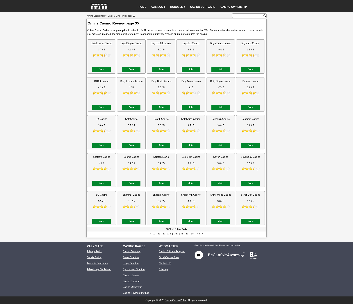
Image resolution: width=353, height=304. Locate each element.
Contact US (165, 263)
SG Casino (101, 194)
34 (169, 233)
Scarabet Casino (250, 119)
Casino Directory (131, 251)
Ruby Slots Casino (191, 81)
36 (181, 233)
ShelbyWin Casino (191, 194)
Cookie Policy (94, 257)
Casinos (157, 6)
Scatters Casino (101, 156)
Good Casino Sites (169, 257)
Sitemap (163, 269)
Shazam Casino (161, 194)
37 (187, 233)
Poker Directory (131, 257)
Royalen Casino (191, 43)
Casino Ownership (233, 6)
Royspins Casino (250, 43)
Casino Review (131, 275)
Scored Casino (131, 156)
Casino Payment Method (136, 292)
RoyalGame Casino (220, 43)
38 (192, 233)
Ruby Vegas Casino (220, 81)
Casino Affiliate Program (172, 251)
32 (159, 233)
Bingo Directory (131, 263)
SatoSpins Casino (190, 119)
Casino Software (202, 6)
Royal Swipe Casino (101, 43)
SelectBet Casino (191, 156)
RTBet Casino (101, 81)
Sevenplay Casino (250, 156)
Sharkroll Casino (131, 194)
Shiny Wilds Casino (220, 194)
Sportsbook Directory (134, 269)
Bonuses (176, 6)
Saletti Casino (161, 119)
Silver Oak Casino (250, 194)
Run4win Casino (250, 81)
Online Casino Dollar (175, 300)
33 (164, 233)
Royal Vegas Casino (131, 43)
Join (101, 69)
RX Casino (101, 119)
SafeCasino (131, 119)
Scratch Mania (161, 156)
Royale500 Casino (161, 43)
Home (142, 6)
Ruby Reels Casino (161, 81)
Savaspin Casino (221, 119)
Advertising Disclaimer (99, 269)
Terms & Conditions (97, 263)
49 (198, 233)
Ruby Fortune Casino (131, 81)
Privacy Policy (94, 251)
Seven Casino (220, 156)
